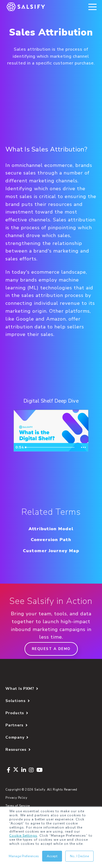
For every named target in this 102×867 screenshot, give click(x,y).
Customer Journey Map (51, 551)
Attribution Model (51, 529)
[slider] (50, 447)
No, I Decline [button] (79, 856)
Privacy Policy (16, 798)
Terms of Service (17, 806)
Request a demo (51, 648)
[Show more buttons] (83, 447)
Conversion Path (51, 540)
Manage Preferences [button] (24, 856)
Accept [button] (52, 856)
